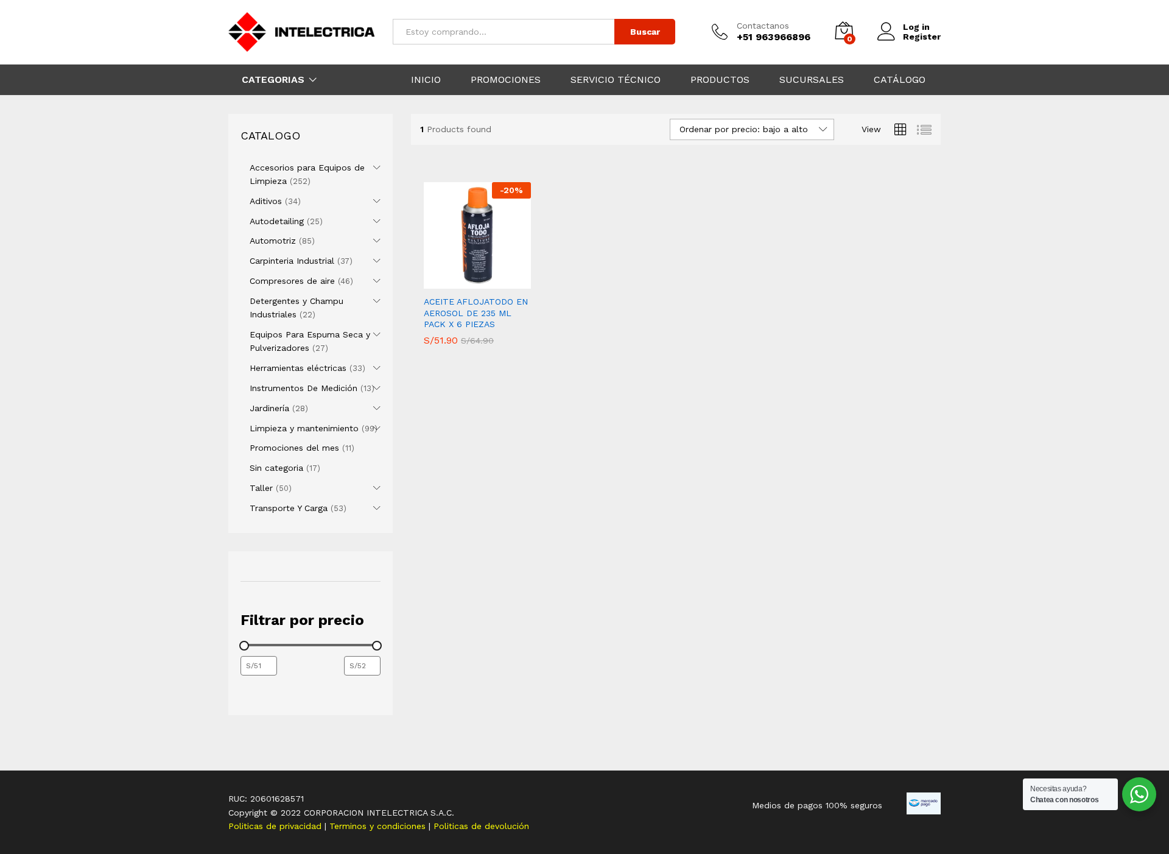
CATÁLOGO (899, 80)
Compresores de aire (292, 281)
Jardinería (269, 408)
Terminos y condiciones (379, 826)
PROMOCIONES (506, 80)
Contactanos (763, 25)
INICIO (426, 80)
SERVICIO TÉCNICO (615, 80)
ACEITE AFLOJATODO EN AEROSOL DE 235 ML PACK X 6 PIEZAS (476, 312)
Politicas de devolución (481, 826)
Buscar (645, 32)
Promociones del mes (294, 448)
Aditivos (266, 201)
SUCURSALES (811, 80)
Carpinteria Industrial (292, 261)
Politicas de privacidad (276, 826)
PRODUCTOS (719, 80)
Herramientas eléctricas (298, 368)
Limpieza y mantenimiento (304, 428)
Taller (261, 488)
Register (922, 36)
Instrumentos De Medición (303, 388)
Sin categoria (276, 468)
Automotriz (273, 240)
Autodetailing (277, 221)
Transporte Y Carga (289, 508)
